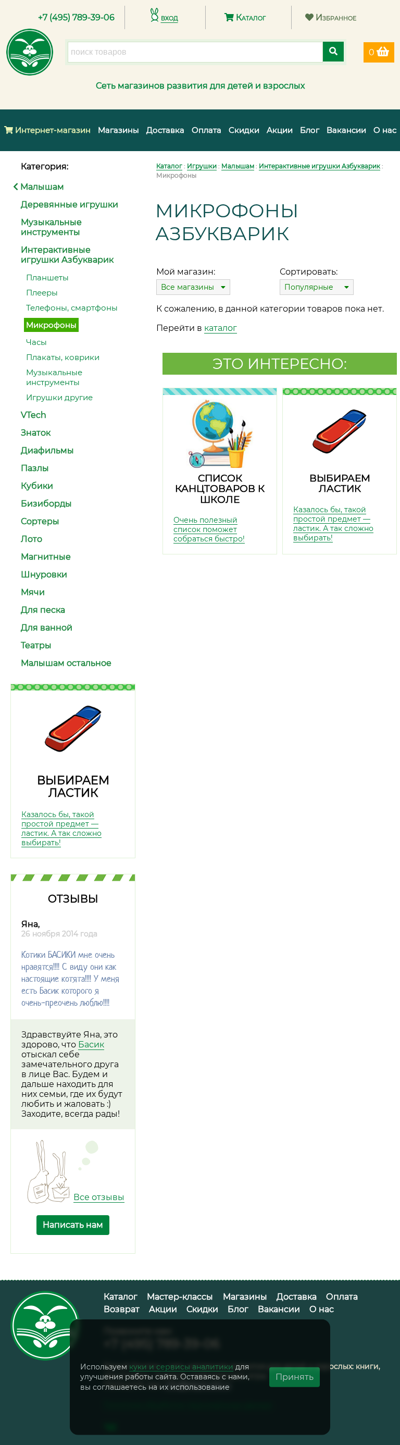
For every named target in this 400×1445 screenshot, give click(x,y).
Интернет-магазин (52, 130)
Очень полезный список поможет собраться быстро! (209, 529)
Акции (280, 130)
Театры (36, 645)
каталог (220, 328)
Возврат (122, 1309)
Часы (36, 342)
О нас (384, 130)
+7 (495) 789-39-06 (76, 17)
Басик (91, 1044)
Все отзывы (98, 1197)
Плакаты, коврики (62, 357)
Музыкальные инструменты (51, 227)
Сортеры (40, 521)
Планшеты (47, 277)
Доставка (165, 130)
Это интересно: (280, 364)
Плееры (42, 293)
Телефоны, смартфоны (72, 308)
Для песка (43, 610)
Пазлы (35, 468)
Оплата (206, 130)
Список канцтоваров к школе (220, 488)
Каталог (250, 17)
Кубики (37, 486)
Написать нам (73, 1225)
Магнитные (46, 557)
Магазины (118, 130)
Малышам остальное (66, 663)
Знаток (36, 433)
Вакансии (346, 130)
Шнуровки (44, 574)
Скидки (244, 130)
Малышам (41, 187)
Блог (309, 130)
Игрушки (202, 166)
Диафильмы (47, 450)
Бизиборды (46, 504)
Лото (31, 539)
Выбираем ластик (73, 786)
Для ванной (46, 628)
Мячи (33, 592)
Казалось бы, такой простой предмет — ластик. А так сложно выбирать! (61, 828)
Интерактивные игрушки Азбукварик (67, 255)
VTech (33, 415)
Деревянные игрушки (69, 204)
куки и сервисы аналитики (181, 1366)
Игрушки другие (59, 397)
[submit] (333, 51)
